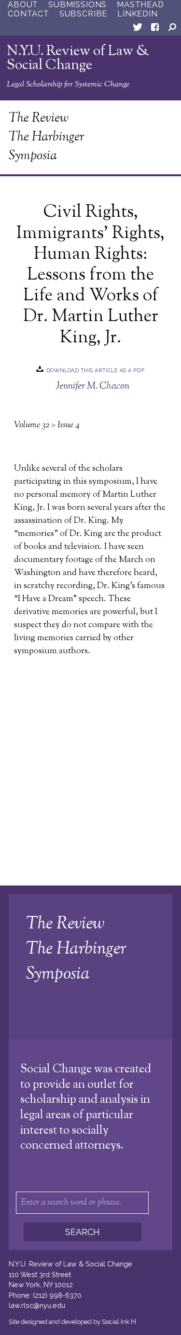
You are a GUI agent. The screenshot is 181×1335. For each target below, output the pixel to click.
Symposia (33, 156)
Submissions (77, 4)
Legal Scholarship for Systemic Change (68, 84)
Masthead (140, 4)
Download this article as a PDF (95, 370)
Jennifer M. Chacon (92, 386)
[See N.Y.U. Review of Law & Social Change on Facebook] (155, 29)
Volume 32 (31, 425)
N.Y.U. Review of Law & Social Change (78, 59)
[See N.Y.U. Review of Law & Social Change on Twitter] (137, 29)
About (23, 4)
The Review (39, 118)
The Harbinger (46, 137)
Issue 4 (68, 425)
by (69, 1321)
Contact (28, 13)
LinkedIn (137, 13)
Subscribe (83, 13)
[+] (133, 1321)
